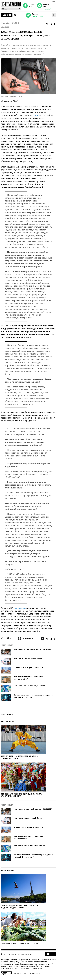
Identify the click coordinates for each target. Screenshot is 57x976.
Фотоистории (7, 721)
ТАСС (36, 115)
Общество (5, 27)
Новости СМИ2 (7, 714)
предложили (20, 608)
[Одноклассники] (54, 23)
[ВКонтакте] (47, 23)
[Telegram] (51, 23)
